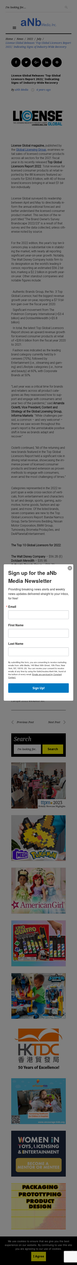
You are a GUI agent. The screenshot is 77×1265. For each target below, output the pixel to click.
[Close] (70, 568)
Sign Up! (39, 688)
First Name (16, 625)
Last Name (15, 643)
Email (12, 606)
